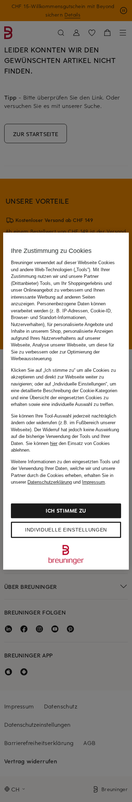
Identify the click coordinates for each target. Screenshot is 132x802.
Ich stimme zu (66, 510)
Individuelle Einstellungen (66, 530)
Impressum (93, 482)
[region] (65, 401)
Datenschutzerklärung (49, 482)
